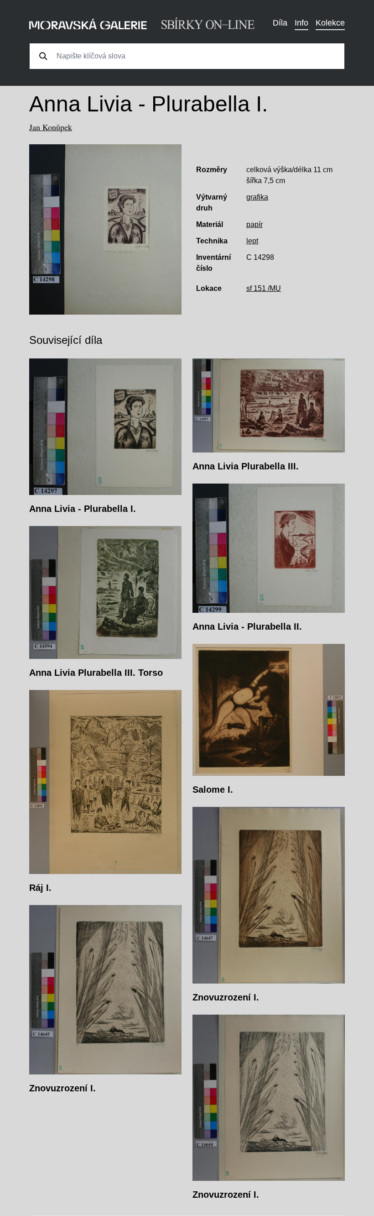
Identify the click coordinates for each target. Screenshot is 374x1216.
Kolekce (330, 22)
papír (254, 224)
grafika (257, 197)
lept (252, 241)
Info (301, 22)
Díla (280, 22)
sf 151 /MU (263, 288)
